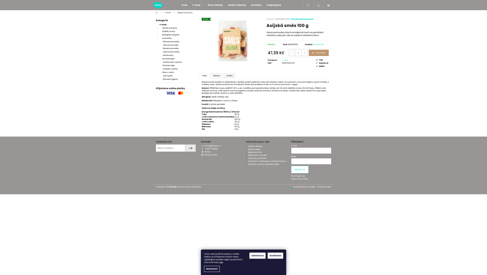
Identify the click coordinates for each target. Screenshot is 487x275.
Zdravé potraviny (169, 28)
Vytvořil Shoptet (300, 187)
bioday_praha (211, 154)
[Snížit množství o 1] (292, 53)
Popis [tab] (204, 75)
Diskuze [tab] (216, 75)
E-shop (163, 24)
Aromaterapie (168, 58)
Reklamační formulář (257, 155)
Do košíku (320, 53)
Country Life (318, 44)
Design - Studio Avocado (320, 187)
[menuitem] (184, 5)
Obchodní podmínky (257, 158)
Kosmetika (167, 38)
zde (221, 262)
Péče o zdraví (168, 72)
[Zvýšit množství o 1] (304, 53)
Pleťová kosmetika (171, 41)
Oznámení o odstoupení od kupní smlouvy (267, 161)
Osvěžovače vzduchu (172, 62)
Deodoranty (168, 55)
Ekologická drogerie (170, 34)
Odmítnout (257, 255)
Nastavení (212, 268)
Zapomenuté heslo (299, 179)
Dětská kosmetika (171, 48)
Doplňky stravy (168, 31)
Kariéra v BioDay (255, 146)
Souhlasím (275, 255)
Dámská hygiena (170, 79)
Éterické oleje (169, 65)
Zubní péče (168, 75)
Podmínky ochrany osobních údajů (263, 164)
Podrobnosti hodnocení (302, 19)
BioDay (208, 151)
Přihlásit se (300, 169)
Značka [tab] (229, 75)
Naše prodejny (254, 149)
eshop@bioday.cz (212, 146)
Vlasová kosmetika (171, 52)
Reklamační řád (255, 152)
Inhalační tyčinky (170, 69)
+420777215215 (211, 149)
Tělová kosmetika (171, 45)
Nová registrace (298, 176)
